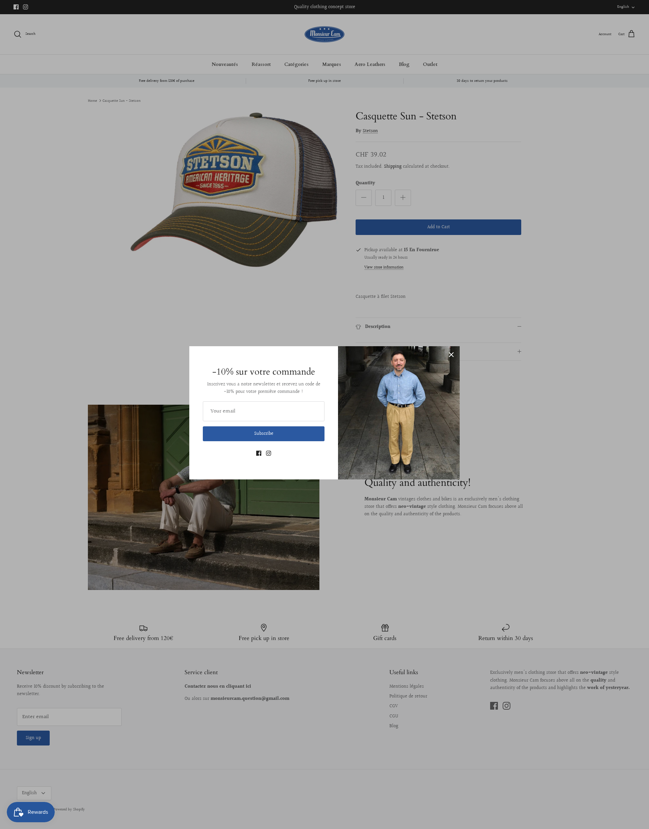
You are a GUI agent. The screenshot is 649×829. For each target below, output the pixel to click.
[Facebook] (258, 453)
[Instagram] (268, 453)
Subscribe (263, 433)
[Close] (451, 354)
